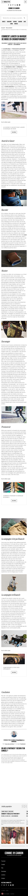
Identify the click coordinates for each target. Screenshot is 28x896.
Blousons (20, 21)
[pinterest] (12, 5)
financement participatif (18, 48)
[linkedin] (19, 5)
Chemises (15, 21)
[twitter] (15, 5)
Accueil (3, 27)
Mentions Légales (5, 893)
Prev (23, 806)
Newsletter (7, 2)
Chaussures (9, 21)
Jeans (25, 21)
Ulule (13, 66)
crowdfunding (6, 48)
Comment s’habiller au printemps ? (10, 814)
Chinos (11, 23)
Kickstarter (9, 66)
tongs (25, 234)
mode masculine (9, 86)
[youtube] (17, 5)
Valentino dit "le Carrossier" (17, 740)
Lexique (3, 878)
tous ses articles (9, 744)
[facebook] (8, 5)
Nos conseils (9, 27)
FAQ (2, 868)
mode (12, 71)
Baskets (3, 21)
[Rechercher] (24, 18)
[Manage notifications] (2, 894)
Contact (3, 864)
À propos (3, 861)
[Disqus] (14, 784)
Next (26, 806)
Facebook (22, 744)
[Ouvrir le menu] (25, 2)
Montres (16, 23)
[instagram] (10, 5)
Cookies (12, 893)
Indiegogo (19, 66)
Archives (3, 875)
